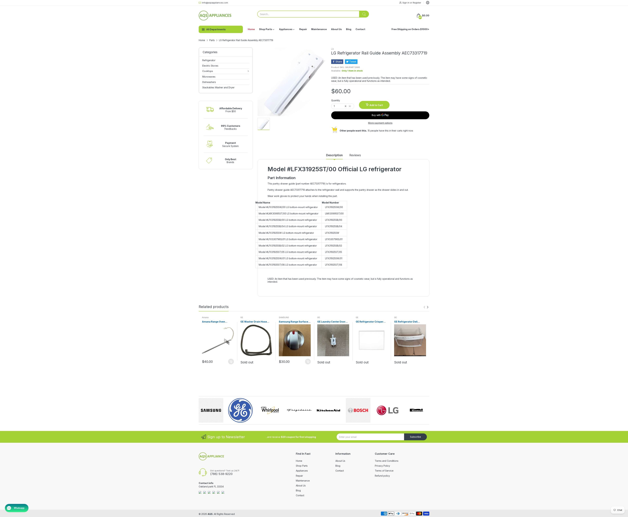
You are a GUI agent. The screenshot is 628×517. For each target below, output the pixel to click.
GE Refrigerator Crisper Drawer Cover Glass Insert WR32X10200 (371, 321)
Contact (300, 495)
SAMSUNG (284, 317)
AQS (210, 514)
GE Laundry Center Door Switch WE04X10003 (331, 321)
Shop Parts (302, 465)
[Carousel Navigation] (426, 307)
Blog (298, 490)
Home (299, 460)
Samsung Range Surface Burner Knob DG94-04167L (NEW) (294, 321)
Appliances (302, 470)
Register (417, 2)
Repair (299, 475)
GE (241, 317)
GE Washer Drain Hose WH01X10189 (253, 321)
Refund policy (382, 475)
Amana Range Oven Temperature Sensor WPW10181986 (214, 321)
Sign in (406, 2)
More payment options (380, 123)
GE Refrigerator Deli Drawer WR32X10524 (406, 321)
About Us (301, 485)
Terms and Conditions (386, 460)
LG (332, 49)
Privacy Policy (382, 465)
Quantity (335, 100)
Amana (205, 317)
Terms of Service (384, 470)
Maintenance (303, 480)
